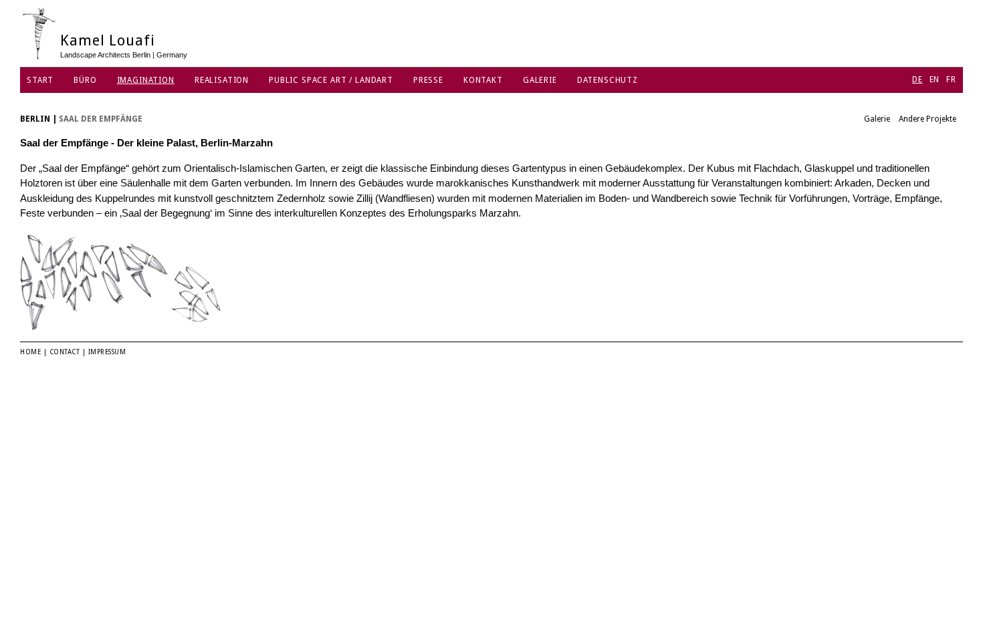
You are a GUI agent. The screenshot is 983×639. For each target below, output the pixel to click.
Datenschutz (607, 80)
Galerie (540, 80)
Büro (85, 80)
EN (935, 79)
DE (917, 79)
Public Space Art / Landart (331, 80)
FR (951, 79)
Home (30, 352)
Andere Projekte (927, 119)
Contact (64, 352)
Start (40, 80)
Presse (428, 80)
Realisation (222, 80)
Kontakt (483, 80)
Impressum (107, 352)
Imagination (146, 80)
